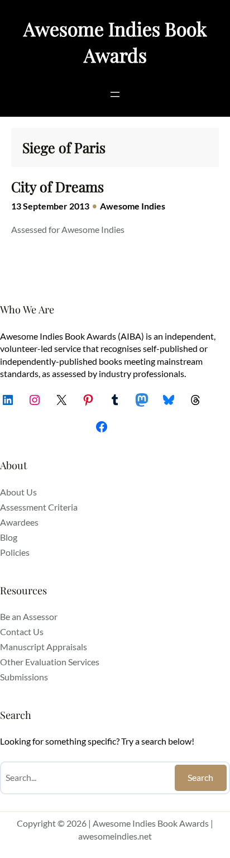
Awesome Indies (132, 206)
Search (200, 777)
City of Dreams (57, 186)
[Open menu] (115, 94)
